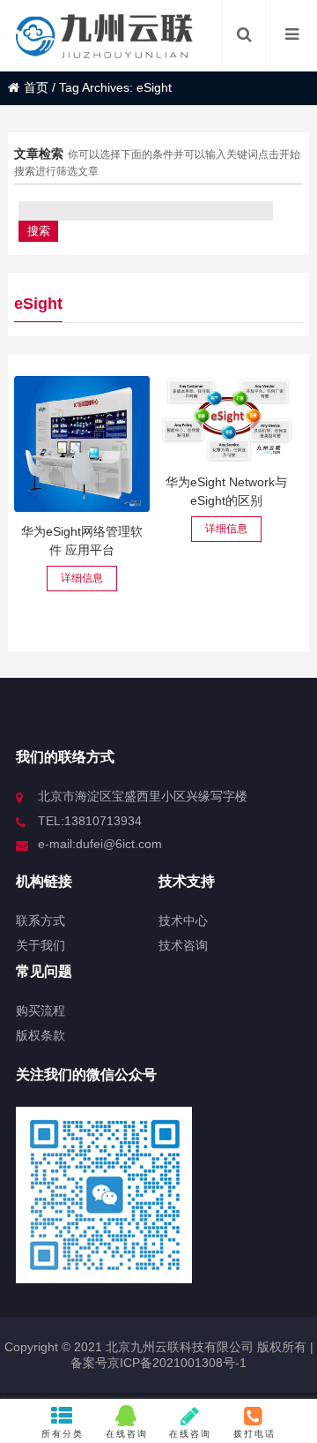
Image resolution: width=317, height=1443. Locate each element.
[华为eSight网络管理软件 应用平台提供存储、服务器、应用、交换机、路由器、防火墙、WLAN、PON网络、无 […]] (82, 444)
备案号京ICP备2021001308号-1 (158, 1363)
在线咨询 (127, 1434)
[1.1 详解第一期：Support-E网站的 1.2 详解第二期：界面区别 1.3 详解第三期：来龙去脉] (226, 419)
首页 (36, 87)
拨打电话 (254, 1434)
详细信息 (82, 578)
